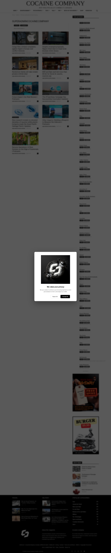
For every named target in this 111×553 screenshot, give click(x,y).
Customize (45, 296)
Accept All (65, 296)
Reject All (55, 296)
